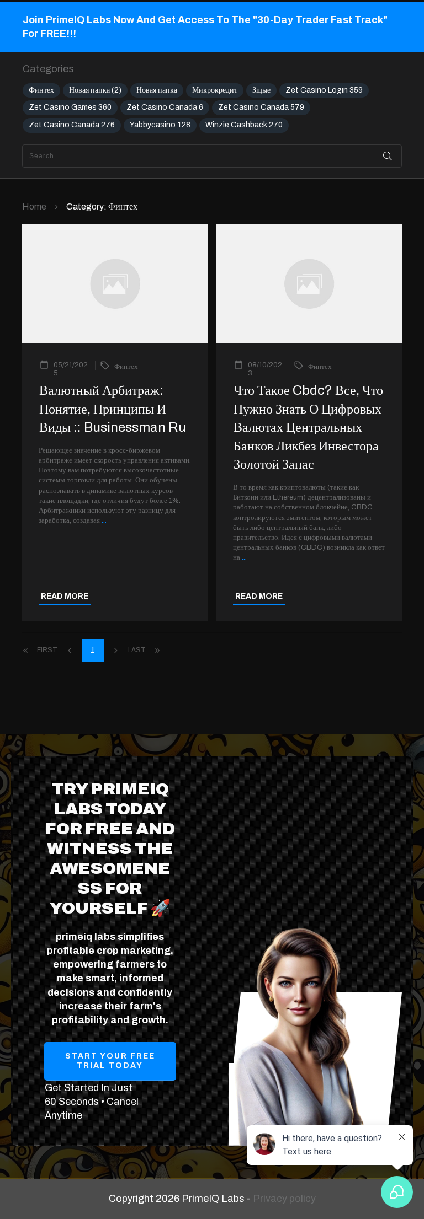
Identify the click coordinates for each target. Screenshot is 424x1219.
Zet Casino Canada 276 (72, 125)
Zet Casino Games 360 (70, 107)
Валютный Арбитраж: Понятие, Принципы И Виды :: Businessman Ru (112, 408)
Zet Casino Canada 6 (164, 107)
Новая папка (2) (95, 90)
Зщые (261, 90)
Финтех (41, 90)
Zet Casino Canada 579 (261, 107)
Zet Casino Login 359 (324, 90)
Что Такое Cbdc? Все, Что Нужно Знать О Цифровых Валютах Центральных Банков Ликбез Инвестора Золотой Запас (308, 427)
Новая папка (156, 90)
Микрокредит (214, 90)
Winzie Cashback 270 (244, 125)
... (104, 520)
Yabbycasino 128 (160, 125)
